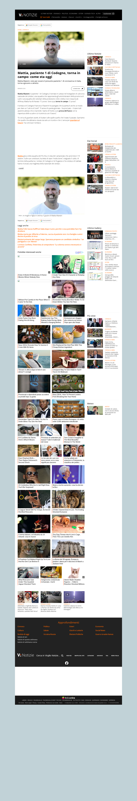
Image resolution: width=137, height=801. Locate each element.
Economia (99, 626)
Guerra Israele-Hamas (104, 634)
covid (21, 168)
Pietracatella (56, 17)
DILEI (82, 700)
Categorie (90, 655)
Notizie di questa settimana (27, 640)
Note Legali (28, 702)
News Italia (115, 655)
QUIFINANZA (96, 700)
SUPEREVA (112, 700)
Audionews (107, 14)
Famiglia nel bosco (102, 17)
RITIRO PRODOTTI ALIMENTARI (114, 144)
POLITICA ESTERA (110, 360)
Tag (107, 655)
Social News (100, 630)
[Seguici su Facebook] (66, 663)
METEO (107, 406)
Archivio (100, 655)
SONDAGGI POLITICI (111, 231)
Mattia (20, 156)
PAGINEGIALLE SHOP (49, 700)
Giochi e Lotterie (76, 630)
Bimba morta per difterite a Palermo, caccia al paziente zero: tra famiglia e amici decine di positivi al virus (50, 235)
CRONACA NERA (45, 604)
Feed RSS (68, 655)
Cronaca (21, 626)
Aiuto (60, 702)
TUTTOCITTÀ (76, 700)
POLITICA (65, 13)
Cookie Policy (41, 702)
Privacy (35, 702)
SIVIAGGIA (88, 700)
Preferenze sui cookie (52, 702)
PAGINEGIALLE (38, 700)
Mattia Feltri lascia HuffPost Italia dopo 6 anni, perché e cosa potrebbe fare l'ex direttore (50, 230)
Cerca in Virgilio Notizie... (48, 655)
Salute (46, 630)
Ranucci (71, 17)
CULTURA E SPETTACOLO (112, 67)
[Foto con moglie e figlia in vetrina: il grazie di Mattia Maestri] (51, 195)
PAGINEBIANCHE (67, 700)
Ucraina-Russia (50, 634)
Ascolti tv (79, 17)
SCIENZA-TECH (89, 13)
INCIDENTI (108, 329)
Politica (46, 626)
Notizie (28, 655)
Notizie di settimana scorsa (27, 642)
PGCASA (58, 700)
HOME (20, 30)
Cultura (21, 630)
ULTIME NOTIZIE (46, 13)
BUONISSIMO (104, 700)
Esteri (71, 626)
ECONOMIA (73, 13)
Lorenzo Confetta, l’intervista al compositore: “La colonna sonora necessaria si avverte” (49, 245)
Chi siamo (21, 702)
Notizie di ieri (22, 637)
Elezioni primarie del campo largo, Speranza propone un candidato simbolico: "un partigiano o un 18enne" (51, 240)
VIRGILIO (30, 700)
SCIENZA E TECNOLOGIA (112, 88)
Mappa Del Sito (79, 655)
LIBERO (24, 700)
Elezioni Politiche (76, 634)
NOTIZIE (30, 15)
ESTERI (81, 13)
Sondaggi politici (89, 17)
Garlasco (64, 17)
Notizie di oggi (23, 634)
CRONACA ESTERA (110, 154)
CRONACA (57, 13)
